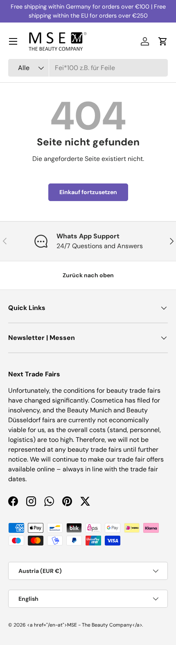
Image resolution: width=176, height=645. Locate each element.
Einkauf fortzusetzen (88, 192)
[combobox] (88, 68)
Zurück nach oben (88, 275)
